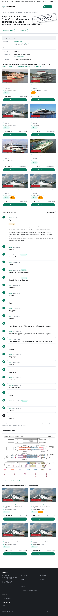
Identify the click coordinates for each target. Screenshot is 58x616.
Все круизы (43, 575)
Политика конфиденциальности (29, 590)
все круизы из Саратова (19, 56)
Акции (11, 1)
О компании (5, 1)
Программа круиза (8, 30)
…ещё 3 (52, 119)
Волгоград (41, 85)
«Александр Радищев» (38, 90)
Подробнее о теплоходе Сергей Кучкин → (12, 480)
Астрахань (41, 119)
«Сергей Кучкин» (18, 41)
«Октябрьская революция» (11, 90)
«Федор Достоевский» (10, 160)
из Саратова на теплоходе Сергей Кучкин (26, 12)
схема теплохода (36, 43)
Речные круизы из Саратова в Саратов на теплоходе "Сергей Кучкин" (22, 66)
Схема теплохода (21, 30)
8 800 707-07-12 (52, 1)
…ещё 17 (23, 85)
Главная (4, 12)
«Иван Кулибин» (36, 125)
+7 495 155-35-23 (41, 1)
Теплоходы (42, 579)
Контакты (17, 1)
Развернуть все (51, 212)
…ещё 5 (23, 539)
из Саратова (11, 12)
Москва (12, 85)
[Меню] (54, 6)
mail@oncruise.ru (30, 1)
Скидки (7, 92)
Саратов (6, 85)
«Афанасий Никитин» (37, 160)
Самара (6, 539)
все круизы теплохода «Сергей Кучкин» (22, 43)
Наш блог (23, 1)
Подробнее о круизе (15, 99)
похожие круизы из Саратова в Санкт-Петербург (24, 47)
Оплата (41, 582)
